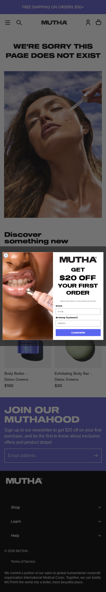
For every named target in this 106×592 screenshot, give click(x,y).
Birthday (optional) (66, 317)
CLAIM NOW (78, 332)
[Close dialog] (6, 255)
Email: (59, 305)
